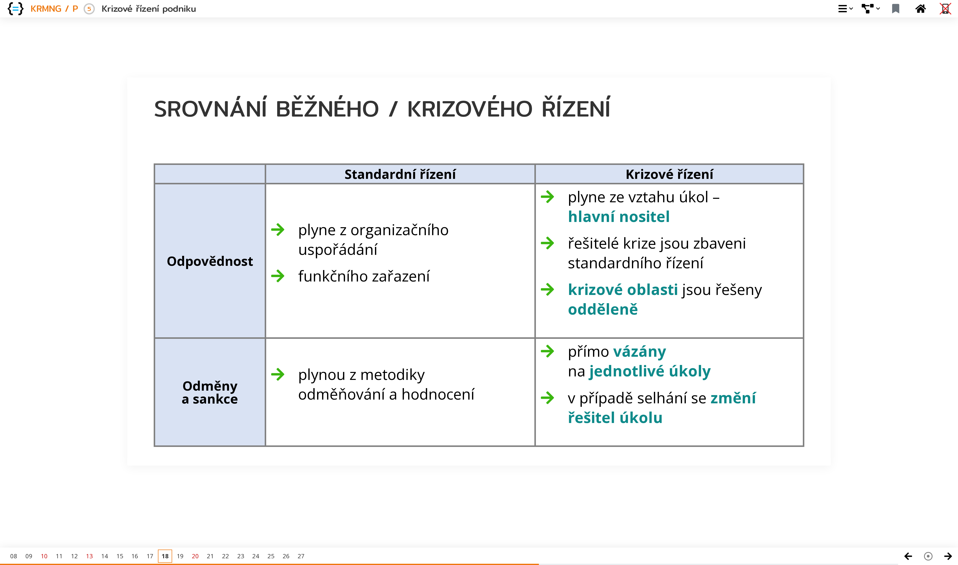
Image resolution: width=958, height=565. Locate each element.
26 (286, 556)
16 (134, 556)
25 (270, 556)
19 (180, 556)
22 (225, 556)
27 (301, 556)
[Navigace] (928, 556)
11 (59, 556)
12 (74, 556)
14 (104, 556)
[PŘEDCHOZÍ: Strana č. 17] (908, 556)
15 (119, 556)
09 (28, 556)
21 (210, 556)
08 (13, 556)
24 (255, 556)
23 (240, 556)
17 (149, 556)
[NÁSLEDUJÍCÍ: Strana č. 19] (948, 556)
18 (165, 556)
